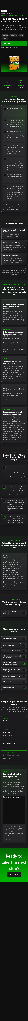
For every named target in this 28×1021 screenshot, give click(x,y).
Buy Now (7, 43)
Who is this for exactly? (9, 638)
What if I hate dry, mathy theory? (12, 676)
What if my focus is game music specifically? (11, 670)
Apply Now (14, 874)
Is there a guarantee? (9, 687)
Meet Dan (7, 840)
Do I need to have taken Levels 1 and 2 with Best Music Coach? (12, 644)
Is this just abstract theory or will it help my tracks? (12, 657)
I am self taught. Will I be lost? (11, 650)
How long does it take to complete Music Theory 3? (10, 663)
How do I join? (7, 681)
